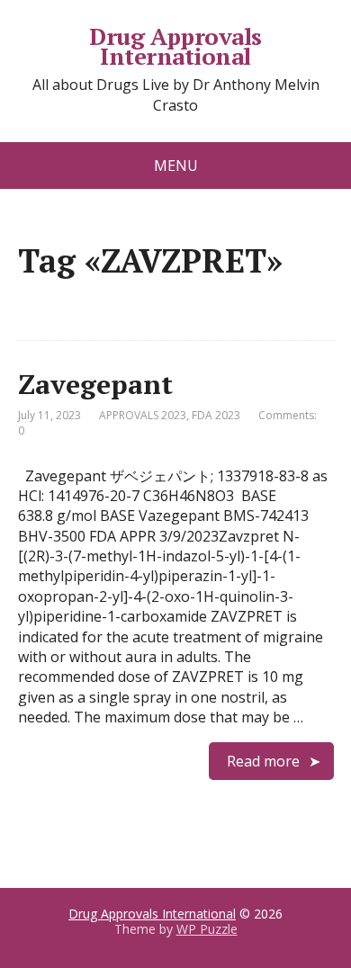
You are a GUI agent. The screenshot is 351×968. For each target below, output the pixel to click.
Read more (263, 761)
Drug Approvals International (175, 46)
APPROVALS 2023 (142, 415)
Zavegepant (95, 384)
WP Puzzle (207, 928)
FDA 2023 (216, 415)
